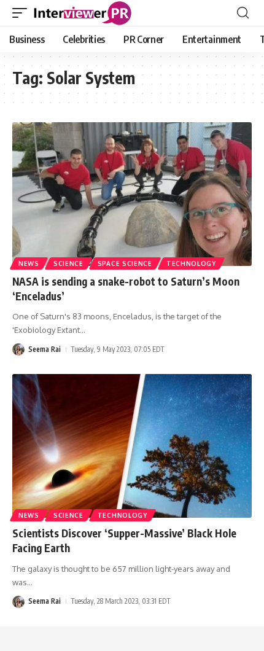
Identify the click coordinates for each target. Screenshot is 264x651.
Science (68, 263)
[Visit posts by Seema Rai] (18, 349)
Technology (191, 263)
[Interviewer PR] (83, 13)
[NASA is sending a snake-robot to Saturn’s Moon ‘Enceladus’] (132, 194)
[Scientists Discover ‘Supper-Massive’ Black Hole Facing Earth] (132, 446)
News (28, 263)
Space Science (125, 263)
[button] (22, 13)
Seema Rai (44, 349)
